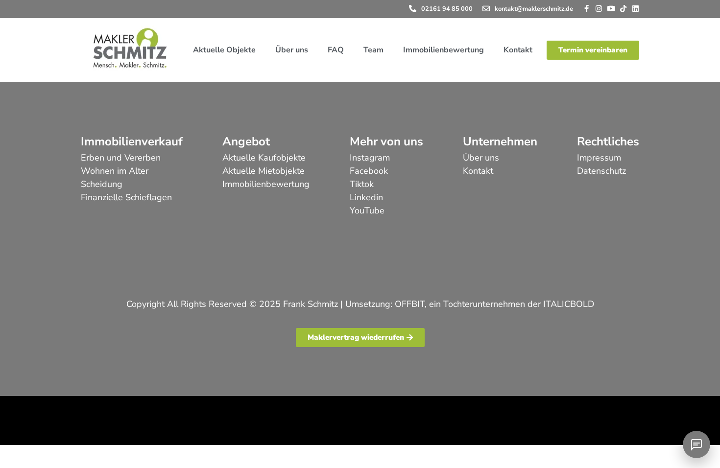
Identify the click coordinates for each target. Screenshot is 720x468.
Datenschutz (601, 171)
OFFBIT (410, 304)
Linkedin (366, 197)
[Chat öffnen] (696, 444)
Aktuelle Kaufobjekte (264, 158)
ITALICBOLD (568, 304)
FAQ (336, 50)
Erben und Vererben (121, 158)
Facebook (369, 171)
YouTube (367, 210)
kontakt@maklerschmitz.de (534, 8)
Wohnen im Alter (114, 171)
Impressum (599, 158)
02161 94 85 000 (447, 8)
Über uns (291, 50)
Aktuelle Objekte (224, 50)
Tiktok (362, 184)
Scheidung (101, 184)
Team (373, 50)
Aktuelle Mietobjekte (263, 171)
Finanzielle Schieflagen (126, 197)
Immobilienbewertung (443, 50)
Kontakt (518, 50)
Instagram (370, 158)
